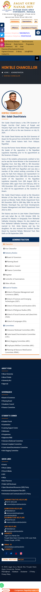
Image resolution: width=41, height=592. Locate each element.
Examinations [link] (27, 21)
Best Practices (7, 481)
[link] (38, 32)
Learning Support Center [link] (10, 428)
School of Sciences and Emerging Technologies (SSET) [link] (18, 300)
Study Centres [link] (18, 44)
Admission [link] (5, 431)
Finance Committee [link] (14, 270)
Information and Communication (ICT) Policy (16, 494)
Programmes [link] (6, 434)
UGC (3, 474)
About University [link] (7, 374)
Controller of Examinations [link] (14, 279)
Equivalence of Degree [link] (29, 28)
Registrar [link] (8, 275)
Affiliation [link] (15, 28)
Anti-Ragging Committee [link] (10, 451)
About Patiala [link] (6, 377)
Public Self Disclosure (9, 484)
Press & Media (7, 471)
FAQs (4, 478)
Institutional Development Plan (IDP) (13, 491)
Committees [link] (9, 325)
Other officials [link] (10, 283)
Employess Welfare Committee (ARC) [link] (20, 345)
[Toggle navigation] (36, 58)
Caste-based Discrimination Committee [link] (15, 447)
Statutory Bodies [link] (11, 253)
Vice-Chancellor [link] (11, 248)
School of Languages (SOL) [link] (16, 321)
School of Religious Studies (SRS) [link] (19, 310)
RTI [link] (16, 46)
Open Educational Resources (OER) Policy (15, 487)
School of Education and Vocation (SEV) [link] (21, 306)
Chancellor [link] (9, 244)
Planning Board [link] (12, 261)
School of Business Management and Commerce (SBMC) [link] (19, 293)
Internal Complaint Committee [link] (12, 444)
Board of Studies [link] (11, 288)
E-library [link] (19, 51)
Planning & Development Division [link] (13, 49)
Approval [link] (5, 384)
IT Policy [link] (32, 572)
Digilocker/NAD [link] (7, 438)
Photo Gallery (6, 468)
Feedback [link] (15, 572)
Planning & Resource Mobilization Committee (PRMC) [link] (18, 351)
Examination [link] (6, 425)
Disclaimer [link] (24, 572)
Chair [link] (22, 46)
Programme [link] (30, 44)
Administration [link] (17, 72)
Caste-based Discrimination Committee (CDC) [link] (20, 335)
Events (4, 465)
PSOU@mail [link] (6, 572)
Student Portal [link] (7, 421)
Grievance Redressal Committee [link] (12, 441)
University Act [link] (6, 380)
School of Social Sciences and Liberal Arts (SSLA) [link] (21, 315)
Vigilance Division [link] (8, 51)
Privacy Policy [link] (6, 574)
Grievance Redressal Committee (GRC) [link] (21, 330)
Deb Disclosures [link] (27, 42)
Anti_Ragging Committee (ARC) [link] (18, 341)
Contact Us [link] (5, 54)
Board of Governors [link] (14, 257)
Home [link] (6, 72)
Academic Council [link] (13, 266)
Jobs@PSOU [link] (28, 51)
